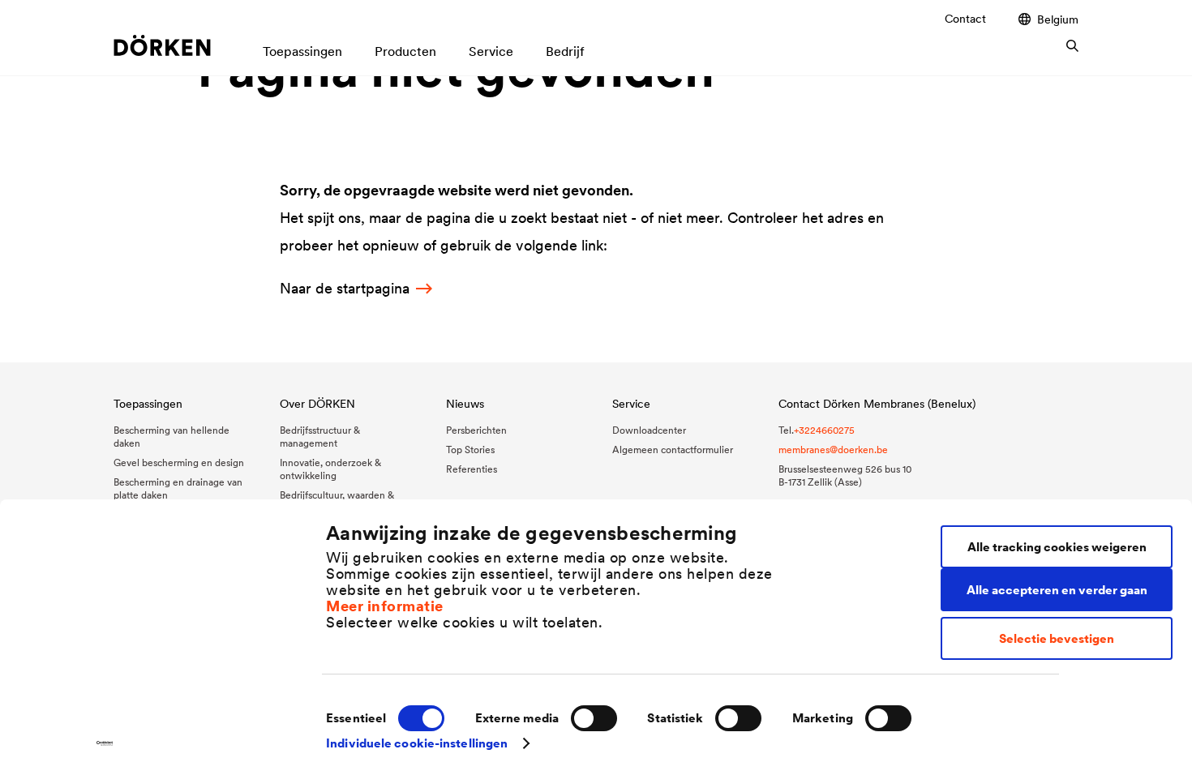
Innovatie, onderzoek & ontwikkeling (330, 469)
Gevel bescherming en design (179, 462)
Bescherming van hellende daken (171, 436)
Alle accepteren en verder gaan (1057, 589)
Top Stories (470, 449)
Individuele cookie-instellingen (417, 743)
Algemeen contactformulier (672, 449)
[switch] (594, 718)
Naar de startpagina (344, 288)
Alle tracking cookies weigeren (1057, 546)
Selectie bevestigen (1056, 638)
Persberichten (476, 430)
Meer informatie (385, 606)
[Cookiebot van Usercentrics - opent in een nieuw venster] (105, 743)
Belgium (1057, 19)
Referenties (471, 469)
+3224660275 (824, 430)
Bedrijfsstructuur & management (320, 436)
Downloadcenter (649, 430)
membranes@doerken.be (833, 449)
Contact (965, 18)
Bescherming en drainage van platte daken (178, 488)
